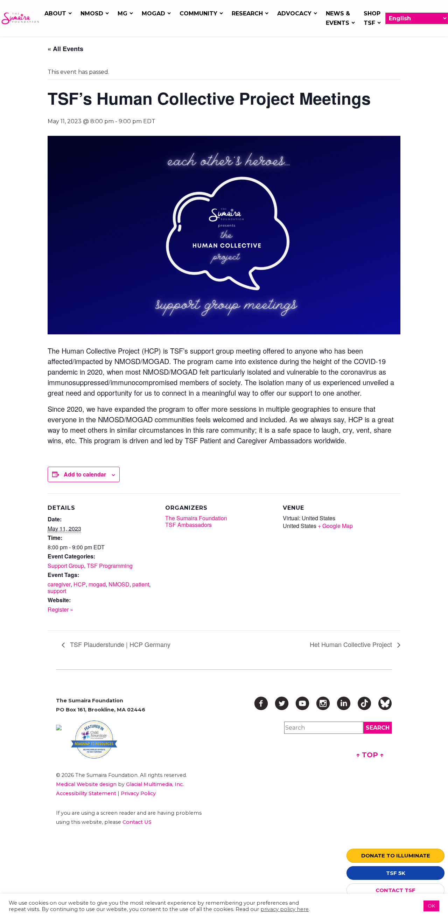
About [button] (55, 13)
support (57, 591)
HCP (80, 584)
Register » (60, 609)
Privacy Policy (138, 793)
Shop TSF (372, 18)
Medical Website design (86, 784)
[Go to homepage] (20, 18)
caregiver (59, 584)
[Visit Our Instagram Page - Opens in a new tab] (323, 703)
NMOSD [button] (91, 13)
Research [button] (247, 13)
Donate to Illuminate (395, 855)
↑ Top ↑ (370, 755)
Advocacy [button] (294, 13)
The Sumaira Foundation (196, 518)
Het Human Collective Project (352, 644)
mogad (97, 584)
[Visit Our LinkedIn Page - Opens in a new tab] (344, 703)
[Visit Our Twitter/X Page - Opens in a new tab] (282, 703)
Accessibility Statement (86, 793)
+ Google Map (335, 526)
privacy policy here (284, 909)
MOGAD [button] (153, 13)
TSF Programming (110, 566)
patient (140, 584)
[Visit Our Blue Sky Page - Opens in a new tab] (385, 703)
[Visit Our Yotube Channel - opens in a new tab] (302, 703)
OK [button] (431, 906)
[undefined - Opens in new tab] (59, 727)
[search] (377, 728)
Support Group (66, 566)
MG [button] (122, 13)
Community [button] (198, 13)
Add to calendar (85, 474)
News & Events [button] (338, 18)
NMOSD (119, 584)
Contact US (137, 822)
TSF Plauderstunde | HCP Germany (119, 644)
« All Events (65, 48)
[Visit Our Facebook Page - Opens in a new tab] (261, 703)
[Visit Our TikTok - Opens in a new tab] (364, 703)
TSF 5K (395, 873)
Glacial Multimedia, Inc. (155, 784)
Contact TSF (395, 890)
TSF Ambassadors (188, 525)
